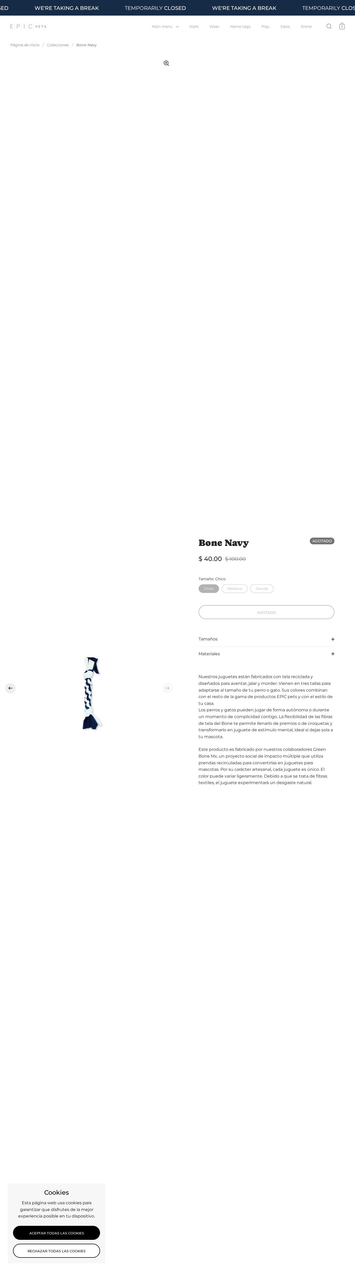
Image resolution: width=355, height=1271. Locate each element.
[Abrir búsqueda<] (329, 26)
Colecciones (58, 45)
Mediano (234, 587)
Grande (261, 587)
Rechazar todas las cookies (57, 1251)
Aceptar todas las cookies (56, 1233)
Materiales (209, 653)
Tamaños (208, 639)
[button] (10, 688)
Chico (208, 587)
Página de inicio (25, 45)
